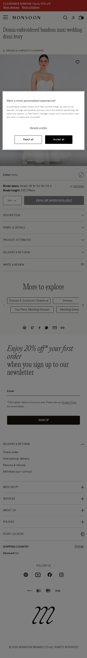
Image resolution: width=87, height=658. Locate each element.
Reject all (28, 139)
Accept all (58, 139)
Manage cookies (38, 128)
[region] (43, 120)
